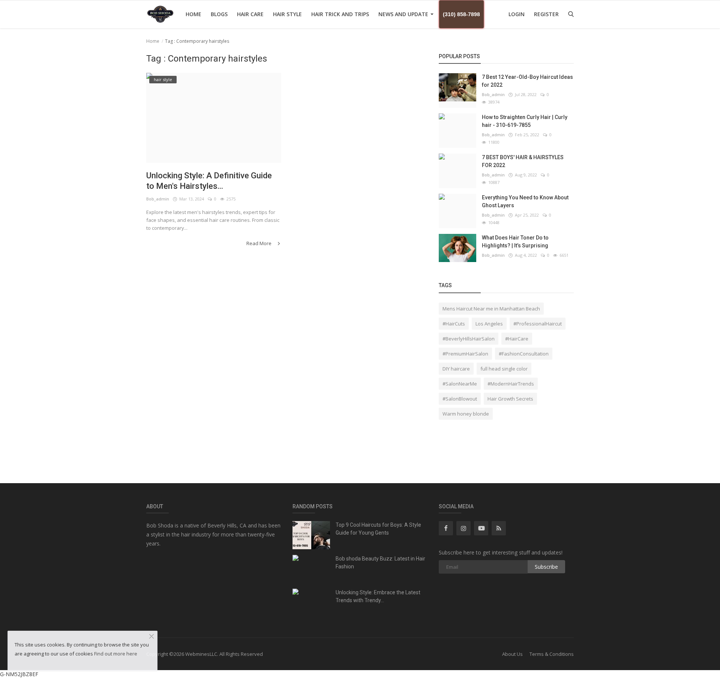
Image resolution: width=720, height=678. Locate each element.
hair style (287, 14)
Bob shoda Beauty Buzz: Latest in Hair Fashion (380, 563)
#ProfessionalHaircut (537, 323)
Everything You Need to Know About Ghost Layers (525, 201)
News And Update (404, 14)
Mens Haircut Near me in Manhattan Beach (491, 308)
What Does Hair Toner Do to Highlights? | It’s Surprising (515, 242)
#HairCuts (453, 323)
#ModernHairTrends (511, 383)
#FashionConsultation (524, 353)
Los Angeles (489, 323)
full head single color (504, 368)
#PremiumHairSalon (465, 353)
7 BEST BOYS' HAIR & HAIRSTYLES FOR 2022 (523, 161)
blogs (219, 14)
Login (516, 14)
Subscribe (546, 566)
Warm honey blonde (465, 413)
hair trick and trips (340, 14)
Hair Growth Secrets (510, 398)
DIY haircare (456, 368)
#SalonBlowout (459, 398)
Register (546, 14)
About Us (512, 654)
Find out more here (115, 653)
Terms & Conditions (552, 654)
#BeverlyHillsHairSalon (468, 338)
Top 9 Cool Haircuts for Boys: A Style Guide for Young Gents (378, 529)
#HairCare (516, 338)
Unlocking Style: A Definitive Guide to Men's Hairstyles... (209, 181)
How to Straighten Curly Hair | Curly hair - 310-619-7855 (524, 121)
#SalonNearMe (459, 383)
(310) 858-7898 (461, 14)
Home (193, 14)
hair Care (250, 14)
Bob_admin (157, 199)
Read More (259, 243)
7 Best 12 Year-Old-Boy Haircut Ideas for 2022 (527, 81)
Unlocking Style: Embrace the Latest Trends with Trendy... (378, 596)
